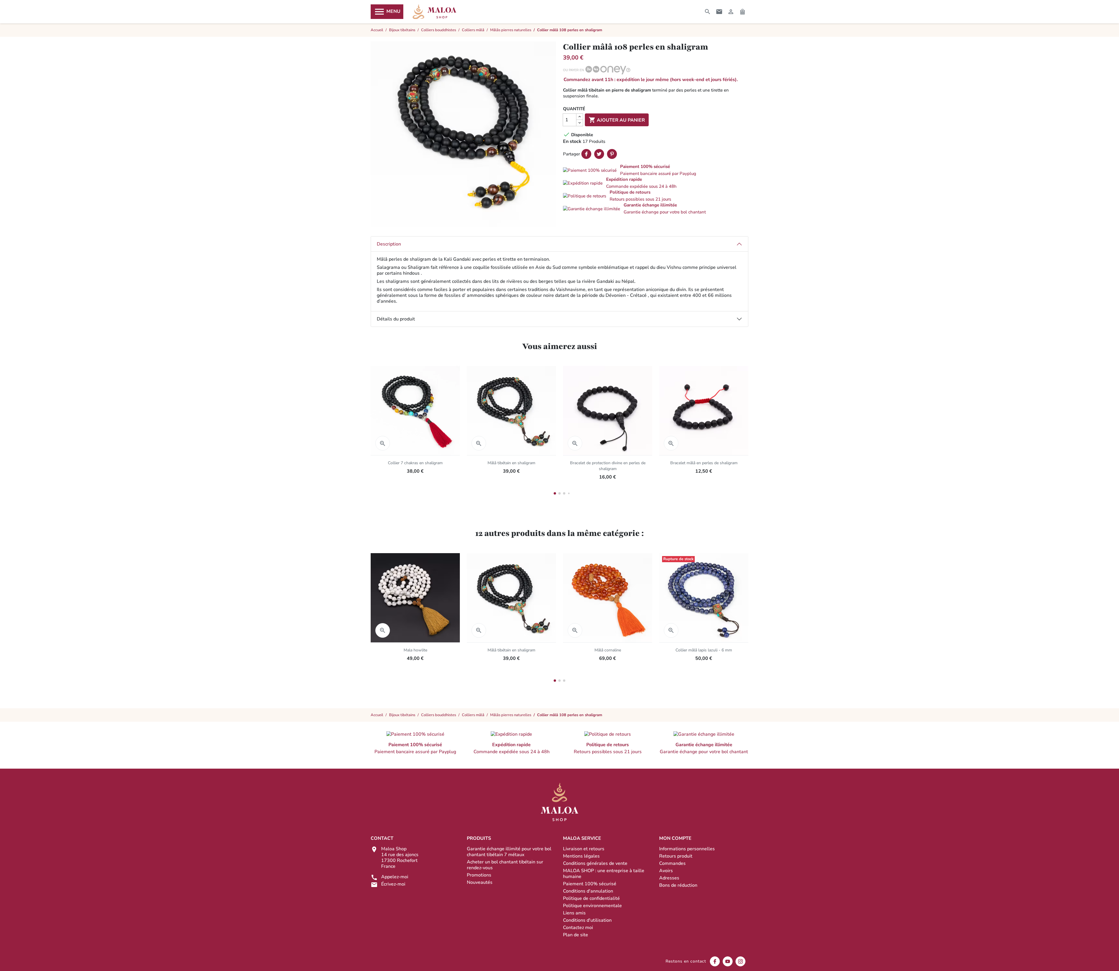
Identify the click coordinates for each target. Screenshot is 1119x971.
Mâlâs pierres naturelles (510, 715)
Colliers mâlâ (473, 715)
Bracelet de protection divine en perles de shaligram (607, 466)
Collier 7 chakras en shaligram (415, 463)
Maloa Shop (434, 11)
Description (389, 244)
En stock (572, 141)
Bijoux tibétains (402, 715)
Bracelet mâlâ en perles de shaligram (704, 463)
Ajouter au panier (617, 119)
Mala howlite (415, 650)
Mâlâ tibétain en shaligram (511, 463)
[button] (655, 170)
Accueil (377, 715)
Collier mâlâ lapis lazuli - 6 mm (703, 650)
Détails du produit (396, 319)
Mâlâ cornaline (607, 650)
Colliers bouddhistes (438, 715)
